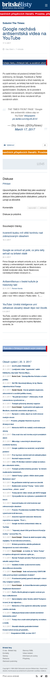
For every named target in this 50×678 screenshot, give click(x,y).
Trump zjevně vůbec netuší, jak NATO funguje (29, 492)
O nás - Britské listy (9, 650)
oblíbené (43, 207)
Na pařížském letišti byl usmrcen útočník (27, 482)
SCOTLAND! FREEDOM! (21, 366)
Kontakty (6, 653)
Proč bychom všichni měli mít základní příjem (29, 455)
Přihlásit (6, 183)
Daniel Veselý (17, 390)
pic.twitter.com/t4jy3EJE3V (24, 118)
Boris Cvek (16, 376)
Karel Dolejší (17, 407)
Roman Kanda (17, 288)
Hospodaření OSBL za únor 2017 (23, 633)
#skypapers (29, 115)
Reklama (6, 658)
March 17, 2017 (25, 129)
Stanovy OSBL (28, 650)
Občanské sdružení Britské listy (28, 668)
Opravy (5, 656)
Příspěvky (26, 658)
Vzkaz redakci (28, 653)
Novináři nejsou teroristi (21, 458)
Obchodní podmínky (10, 661)
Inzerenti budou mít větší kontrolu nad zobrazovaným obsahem (23, 234)
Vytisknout (10, 145)
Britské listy (20, 5)
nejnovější (32, 207)
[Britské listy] (25, 62)
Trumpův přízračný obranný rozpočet (26, 403)
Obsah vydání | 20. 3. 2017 (17, 361)
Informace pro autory (30, 656)
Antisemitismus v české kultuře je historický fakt (20, 283)
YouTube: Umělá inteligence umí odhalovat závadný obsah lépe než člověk (25, 305)
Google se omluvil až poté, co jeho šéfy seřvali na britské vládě (23, 251)
